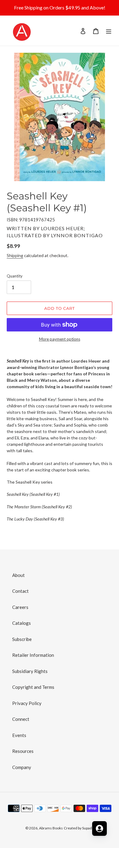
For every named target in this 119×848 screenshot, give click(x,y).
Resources (23, 751)
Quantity (15, 276)
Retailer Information (33, 655)
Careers (20, 607)
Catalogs (21, 623)
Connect (20, 719)
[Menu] (108, 30)
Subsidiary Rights (30, 671)
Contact (20, 591)
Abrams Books (51, 828)
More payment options (59, 339)
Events (19, 735)
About (18, 575)
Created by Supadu (79, 828)
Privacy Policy (26, 703)
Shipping (15, 255)
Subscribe (22, 639)
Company (21, 767)
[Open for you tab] (99, 828)
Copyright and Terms (33, 687)
